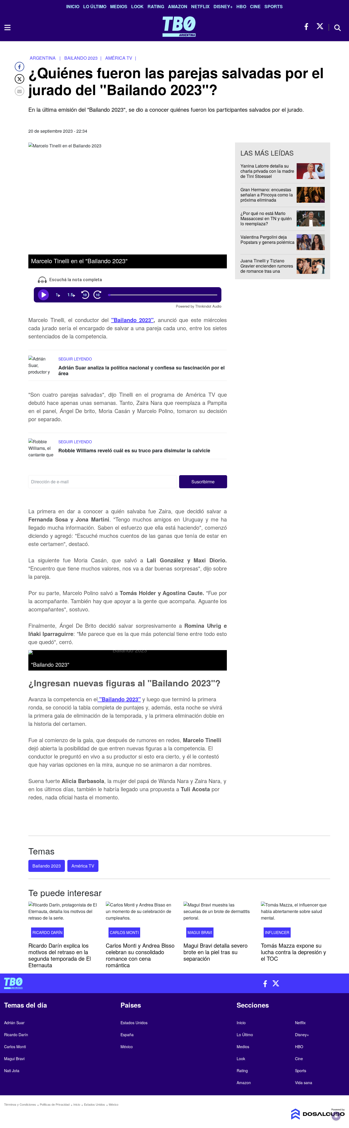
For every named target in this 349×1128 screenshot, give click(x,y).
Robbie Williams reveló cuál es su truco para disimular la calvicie (134, 450)
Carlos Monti (124, 932)
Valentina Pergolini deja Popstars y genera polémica (267, 239)
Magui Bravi (200, 932)
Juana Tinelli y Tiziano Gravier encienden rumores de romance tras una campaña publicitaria (266, 268)
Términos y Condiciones (20, 1104)
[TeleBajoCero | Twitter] (320, 26)
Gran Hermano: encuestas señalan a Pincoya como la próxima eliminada (266, 194)
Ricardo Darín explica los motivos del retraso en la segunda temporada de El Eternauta (59, 955)
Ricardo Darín (47, 932)
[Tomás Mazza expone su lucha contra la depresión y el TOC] (295, 921)
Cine (255, 6)
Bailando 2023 (46, 866)
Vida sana (303, 1082)
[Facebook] (19, 66)
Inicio (72, 6)
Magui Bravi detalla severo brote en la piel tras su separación (215, 951)
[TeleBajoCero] (87, 983)
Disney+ (223, 6)
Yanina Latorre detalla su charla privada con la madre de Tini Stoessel (267, 171)
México (127, 1046)
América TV (82, 866)
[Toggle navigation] (7, 27)
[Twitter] (19, 79)
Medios (118, 6)
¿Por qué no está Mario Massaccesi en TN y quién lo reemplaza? (266, 218)
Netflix (200, 6)
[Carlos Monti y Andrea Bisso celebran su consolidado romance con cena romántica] (140, 921)
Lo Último (94, 6)
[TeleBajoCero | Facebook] (308, 26)
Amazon (177, 6)
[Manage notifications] (336, 1116)
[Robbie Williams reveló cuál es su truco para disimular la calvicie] (42, 448)
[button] (203, 481)
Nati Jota (11, 1070)
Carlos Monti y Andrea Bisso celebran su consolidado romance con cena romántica (140, 955)
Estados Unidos (134, 1022)
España (127, 1034)
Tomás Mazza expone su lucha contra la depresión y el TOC (293, 951)
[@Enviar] (19, 91)
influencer (277, 932)
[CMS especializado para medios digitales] (305, 1114)
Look (137, 6)
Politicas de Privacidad (55, 1104)
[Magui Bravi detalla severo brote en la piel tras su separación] (218, 921)
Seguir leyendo (75, 358)
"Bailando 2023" (132, 319)
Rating (156, 6)
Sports (273, 6)
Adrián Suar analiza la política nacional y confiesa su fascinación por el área (141, 370)
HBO (241, 6)
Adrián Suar (14, 1022)
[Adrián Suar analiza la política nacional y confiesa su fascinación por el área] (42, 365)
